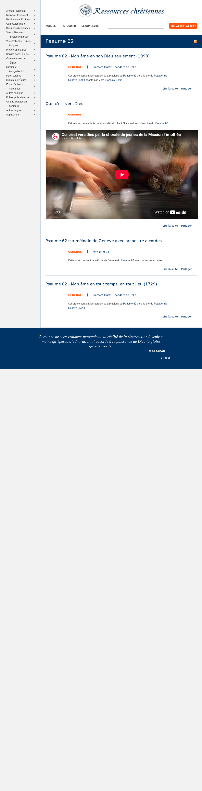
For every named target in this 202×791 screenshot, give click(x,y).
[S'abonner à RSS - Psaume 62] (195, 41)
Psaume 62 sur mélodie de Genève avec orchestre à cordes (103, 241)
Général (75, 67)
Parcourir (69, 26)
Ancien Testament (16, 10)
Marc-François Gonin (110, 79)
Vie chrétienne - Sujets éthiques (19, 43)
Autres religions (15, 93)
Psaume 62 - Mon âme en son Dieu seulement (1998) (97, 56)
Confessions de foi (17, 23)
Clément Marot (102, 67)
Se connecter (91, 26)
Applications (13, 114)
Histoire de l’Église (17, 80)
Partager (186, 88)
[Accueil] (121, 10)
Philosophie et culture (19, 97)
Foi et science (14, 75)
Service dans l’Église (18, 54)
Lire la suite (170, 88)
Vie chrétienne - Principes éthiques (18, 34)
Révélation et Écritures (19, 19)
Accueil (50, 26)
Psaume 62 (129, 75)
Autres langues (15, 110)
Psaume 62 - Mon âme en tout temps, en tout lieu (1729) (101, 284)
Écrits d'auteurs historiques (15, 86)
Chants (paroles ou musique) (17, 103)
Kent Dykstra (101, 251)
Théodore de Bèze (124, 67)
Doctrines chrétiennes (19, 28)
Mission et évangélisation (16, 69)
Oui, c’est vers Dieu (64, 104)
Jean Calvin (157, 350)
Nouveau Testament (18, 15)
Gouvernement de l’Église (17, 60)
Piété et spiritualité (17, 49)
